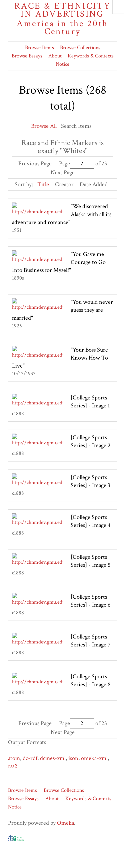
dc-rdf (30, 758)
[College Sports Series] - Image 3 (90, 481)
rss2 (12, 766)
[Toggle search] (118, 7)
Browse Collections (80, 47)
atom (14, 758)
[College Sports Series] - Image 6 (91, 601)
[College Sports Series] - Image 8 (91, 680)
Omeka (65, 823)
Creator (64, 184)
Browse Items (39, 47)
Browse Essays (27, 55)
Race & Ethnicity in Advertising (62, 19)
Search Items (76, 126)
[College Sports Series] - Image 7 (90, 640)
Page (64, 163)
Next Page (63, 172)
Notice (62, 64)
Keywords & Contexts (91, 55)
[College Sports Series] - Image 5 (91, 561)
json (73, 758)
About (55, 55)
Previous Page (35, 163)
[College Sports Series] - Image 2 (91, 441)
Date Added (94, 184)
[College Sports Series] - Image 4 (91, 521)
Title (43, 184)
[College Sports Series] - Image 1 (90, 401)
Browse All (44, 126)
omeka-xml (94, 758)
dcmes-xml (53, 758)
